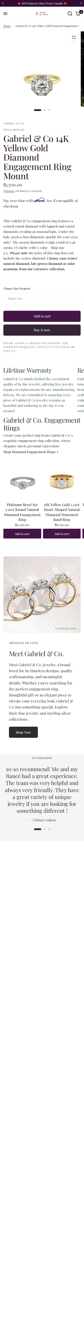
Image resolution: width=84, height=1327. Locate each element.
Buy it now (42, 330)
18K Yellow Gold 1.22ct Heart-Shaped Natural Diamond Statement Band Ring (62, 512)
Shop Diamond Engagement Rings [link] (29, 452)
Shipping (8, 191)
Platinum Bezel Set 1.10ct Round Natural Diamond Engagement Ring (22, 512)
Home (7, 26)
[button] (23, 732)
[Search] (70, 13)
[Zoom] (73, 37)
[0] (77, 13)
